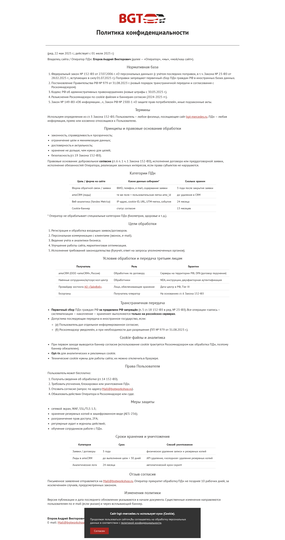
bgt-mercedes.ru (196, 116)
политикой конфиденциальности (141, 523)
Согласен (99, 531)
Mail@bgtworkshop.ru (117, 389)
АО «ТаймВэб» (93, 286)
